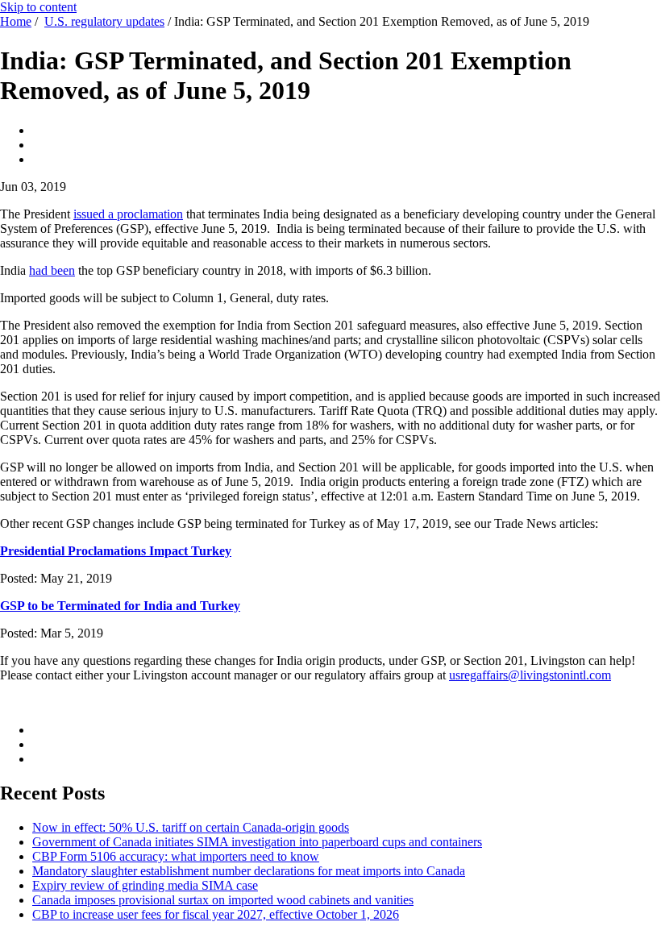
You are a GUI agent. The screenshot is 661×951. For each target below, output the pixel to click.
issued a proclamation (128, 214)
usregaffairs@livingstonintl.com (530, 675)
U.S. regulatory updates (104, 21)
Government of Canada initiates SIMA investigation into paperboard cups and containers (257, 842)
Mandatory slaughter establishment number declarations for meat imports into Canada (248, 871)
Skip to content (38, 7)
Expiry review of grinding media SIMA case (145, 885)
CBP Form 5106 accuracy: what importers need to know (175, 856)
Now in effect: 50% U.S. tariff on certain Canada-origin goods (190, 827)
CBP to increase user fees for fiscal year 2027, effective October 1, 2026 (215, 914)
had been (52, 270)
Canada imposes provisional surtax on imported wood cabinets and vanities (223, 900)
